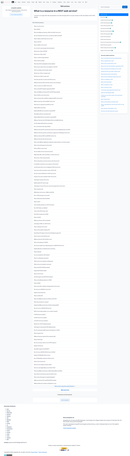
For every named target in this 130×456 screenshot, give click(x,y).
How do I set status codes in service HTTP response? (45, 342)
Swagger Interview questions (106, 50)
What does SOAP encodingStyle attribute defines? (44, 63)
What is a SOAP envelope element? (41, 57)
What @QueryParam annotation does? (42, 114)
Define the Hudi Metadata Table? (107, 92)
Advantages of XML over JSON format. (42, 223)
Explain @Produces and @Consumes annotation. (44, 248)
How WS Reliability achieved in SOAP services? (44, 358)
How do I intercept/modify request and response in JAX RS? (47, 330)
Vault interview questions (105, 28)
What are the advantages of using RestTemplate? (44, 377)
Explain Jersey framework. (40, 292)
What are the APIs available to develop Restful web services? (47, 286)
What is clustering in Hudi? (106, 87)
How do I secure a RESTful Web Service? (42, 308)
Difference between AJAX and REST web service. (44, 101)
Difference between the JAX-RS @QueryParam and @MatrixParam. (48, 120)
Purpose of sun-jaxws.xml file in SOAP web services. (45, 176)
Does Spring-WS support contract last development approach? (47, 233)
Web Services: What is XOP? (40, 54)
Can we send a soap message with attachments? (44, 48)
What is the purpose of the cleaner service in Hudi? (111, 68)
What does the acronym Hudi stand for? (109, 74)
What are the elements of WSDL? (41, 242)
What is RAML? (37, 283)
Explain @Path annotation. (40, 107)
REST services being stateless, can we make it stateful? (46, 311)
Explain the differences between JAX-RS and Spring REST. (46, 305)
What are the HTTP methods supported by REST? (44, 88)
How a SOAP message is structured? (41, 195)
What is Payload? (37, 251)
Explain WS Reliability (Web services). (42, 355)
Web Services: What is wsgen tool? (41, 76)
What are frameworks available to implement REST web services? (48, 98)
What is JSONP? (37, 217)
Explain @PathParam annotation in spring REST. (44, 110)
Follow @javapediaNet (16, 14)
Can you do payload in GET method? (42, 255)
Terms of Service (42, 452)
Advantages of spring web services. (41, 179)
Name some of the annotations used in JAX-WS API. (45, 170)
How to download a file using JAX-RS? (42, 126)
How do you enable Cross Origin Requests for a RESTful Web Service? (49, 245)
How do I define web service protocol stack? (43, 151)
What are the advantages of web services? (43, 145)
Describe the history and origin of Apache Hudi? (110, 71)
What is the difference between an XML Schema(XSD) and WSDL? (48, 371)
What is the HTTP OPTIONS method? (42, 267)
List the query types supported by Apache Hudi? (110, 90)
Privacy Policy (34, 452)
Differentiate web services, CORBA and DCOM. (44, 192)
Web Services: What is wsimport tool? (42, 73)
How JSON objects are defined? (40, 208)
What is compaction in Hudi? (107, 84)
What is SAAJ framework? (39, 361)
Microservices (65, 390)
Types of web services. (38, 273)
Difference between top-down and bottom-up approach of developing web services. (52, 132)
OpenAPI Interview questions (105, 44)
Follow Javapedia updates (69, 428)
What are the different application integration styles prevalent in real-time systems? (52, 142)
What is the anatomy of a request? (41, 302)
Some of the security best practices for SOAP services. (45, 374)
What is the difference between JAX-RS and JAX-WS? (45, 298)
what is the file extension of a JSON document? (44, 204)
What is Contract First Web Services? (42, 236)
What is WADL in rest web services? (41, 95)
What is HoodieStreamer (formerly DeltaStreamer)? (111, 58)
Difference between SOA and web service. (43, 139)
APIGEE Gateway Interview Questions (108, 47)
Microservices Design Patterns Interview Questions (110, 42)
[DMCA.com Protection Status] (8, 455)
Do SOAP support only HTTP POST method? (43, 276)
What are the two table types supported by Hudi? (111, 76)
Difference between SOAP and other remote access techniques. (47, 82)
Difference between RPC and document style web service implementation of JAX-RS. (52, 129)
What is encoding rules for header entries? (43, 70)
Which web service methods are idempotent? (43, 261)
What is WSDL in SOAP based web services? (43, 38)
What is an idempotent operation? (41, 258)
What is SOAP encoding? (39, 60)
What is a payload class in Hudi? (107, 60)
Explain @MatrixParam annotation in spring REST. (45, 117)
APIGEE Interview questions (105, 39)
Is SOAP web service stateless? (40, 317)
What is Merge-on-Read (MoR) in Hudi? (109, 108)
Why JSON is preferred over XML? (41, 214)
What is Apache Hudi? (105, 99)
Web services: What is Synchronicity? (42, 157)
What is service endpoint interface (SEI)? (43, 364)
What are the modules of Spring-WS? (42, 229)
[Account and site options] (86, 2)
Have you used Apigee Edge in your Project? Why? (44, 367)
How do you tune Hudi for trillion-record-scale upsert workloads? (111, 96)
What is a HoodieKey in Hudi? (107, 79)
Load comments (65, 400)
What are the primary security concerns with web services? (46, 161)
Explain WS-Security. (38, 345)
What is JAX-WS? (37, 41)
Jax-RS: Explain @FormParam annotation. (43, 123)
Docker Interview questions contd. (106, 25)
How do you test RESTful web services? (42, 289)
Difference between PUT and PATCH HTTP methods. (45, 380)
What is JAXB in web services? (40, 45)
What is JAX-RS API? (38, 295)
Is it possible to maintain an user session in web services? (46, 164)
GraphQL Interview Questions (106, 20)
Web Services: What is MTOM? (40, 51)
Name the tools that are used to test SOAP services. (45, 79)
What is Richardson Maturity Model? (42, 198)
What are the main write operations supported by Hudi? (112, 66)
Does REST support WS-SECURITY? (41, 349)
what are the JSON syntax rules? (41, 211)
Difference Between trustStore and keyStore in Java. (45, 383)
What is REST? (37, 29)
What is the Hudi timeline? (106, 82)
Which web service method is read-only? (42, 264)
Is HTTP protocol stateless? (40, 314)
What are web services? (39, 26)
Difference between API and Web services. (43, 239)
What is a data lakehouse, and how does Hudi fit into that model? (112, 105)
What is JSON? (37, 201)
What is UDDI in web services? (40, 148)
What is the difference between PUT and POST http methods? (47, 92)
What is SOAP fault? (38, 339)
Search (125, 7)
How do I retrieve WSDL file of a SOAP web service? (45, 173)
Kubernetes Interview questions (107, 31)
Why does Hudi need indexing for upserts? (109, 111)
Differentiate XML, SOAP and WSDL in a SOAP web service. (46, 154)
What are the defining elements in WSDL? (43, 280)
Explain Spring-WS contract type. (41, 182)
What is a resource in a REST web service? (43, 85)
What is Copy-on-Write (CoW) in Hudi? (108, 63)
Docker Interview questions (106, 22)
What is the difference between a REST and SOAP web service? (47, 32)
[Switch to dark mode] (13, 2)
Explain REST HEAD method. (40, 270)
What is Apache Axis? (38, 189)
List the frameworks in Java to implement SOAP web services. (47, 167)
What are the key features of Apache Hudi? (109, 101)
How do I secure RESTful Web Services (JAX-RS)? (44, 352)
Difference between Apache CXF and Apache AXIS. (45, 336)
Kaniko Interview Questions (105, 36)
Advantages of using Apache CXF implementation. (45, 327)
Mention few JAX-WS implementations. (42, 324)
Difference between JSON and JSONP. (42, 220)
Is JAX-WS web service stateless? (41, 320)
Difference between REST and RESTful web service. (45, 135)
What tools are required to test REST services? (44, 104)
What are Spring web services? (40, 226)
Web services (103, 14)
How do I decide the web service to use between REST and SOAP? (48, 35)
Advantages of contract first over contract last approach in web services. (49, 186)
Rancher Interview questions (106, 33)
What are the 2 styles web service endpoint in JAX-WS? (45, 67)
